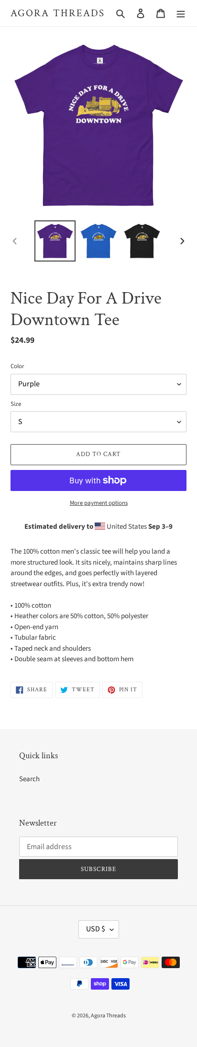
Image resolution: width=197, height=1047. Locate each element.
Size (16, 404)
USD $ (95, 929)
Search (29, 779)
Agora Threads (58, 13)
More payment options (99, 503)
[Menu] (181, 13)
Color (17, 366)
